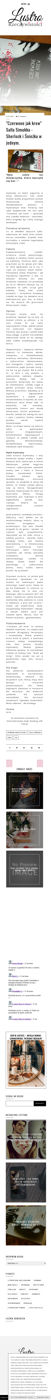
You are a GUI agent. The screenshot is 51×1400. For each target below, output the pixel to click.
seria (10, 738)
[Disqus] (24, 926)
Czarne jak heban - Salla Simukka (25, 830)
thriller (12, 1289)
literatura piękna (16, 1308)
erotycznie (38, 1285)
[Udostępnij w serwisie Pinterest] (39, 747)
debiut (22, 1289)
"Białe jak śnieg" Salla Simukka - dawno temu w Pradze (24, 869)
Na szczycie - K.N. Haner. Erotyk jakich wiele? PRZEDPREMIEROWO (26, 1181)
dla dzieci (12, 1294)
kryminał (25, 1285)
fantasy (25, 1294)
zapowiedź (13, 1298)
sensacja (28, 1303)
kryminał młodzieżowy (17, 732)
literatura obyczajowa (19, 1280)
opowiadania (14, 1303)
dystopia (25, 1298)
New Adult (13, 1285)
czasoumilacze (35, 1308)
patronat (33, 1289)
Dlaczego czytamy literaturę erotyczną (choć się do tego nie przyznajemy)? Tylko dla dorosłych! (26, 1139)
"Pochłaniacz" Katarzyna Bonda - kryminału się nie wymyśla (26, 1224)
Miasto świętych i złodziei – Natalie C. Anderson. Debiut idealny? (25, 791)
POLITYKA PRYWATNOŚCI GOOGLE (22, 1397)
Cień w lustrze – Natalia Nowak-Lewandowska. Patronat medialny (26, 1037)
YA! (16, 738)
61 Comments (22, 116)
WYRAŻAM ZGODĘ (43, 1397)
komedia (36, 1294)
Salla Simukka (35, 732)
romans (37, 1280)
